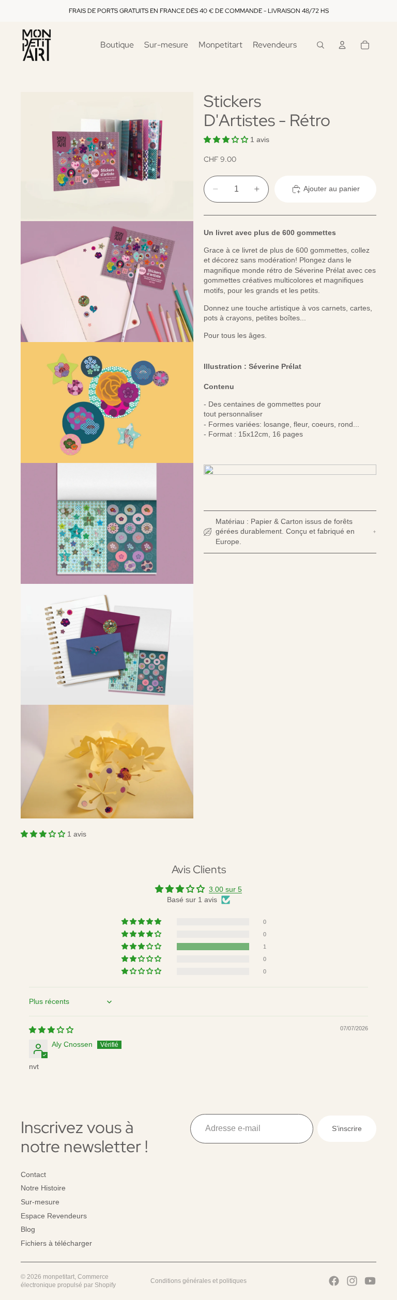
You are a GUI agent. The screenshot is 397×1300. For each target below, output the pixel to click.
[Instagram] (352, 1281)
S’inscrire (347, 1128)
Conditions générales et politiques (198, 1280)
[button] (227, 139)
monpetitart (58, 1276)
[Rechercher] (320, 45)
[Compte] (342, 45)
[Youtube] (370, 1281)
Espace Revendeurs (54, 1216)
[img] (51, 1030)
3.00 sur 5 (225, 889)
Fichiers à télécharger (56, 1243)
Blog (28, 1229)
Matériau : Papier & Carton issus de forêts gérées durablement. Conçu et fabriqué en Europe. (285, 531)
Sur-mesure (40, 1202)
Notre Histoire (43, 1188)
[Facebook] (334, 1281)
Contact (33, 1174)
